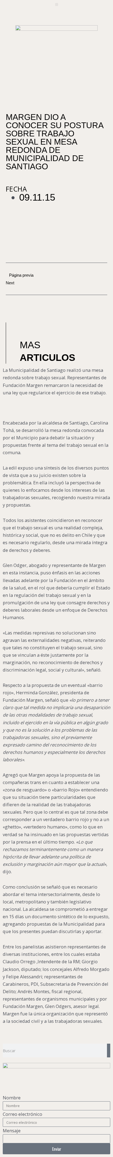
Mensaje (12, 1130)
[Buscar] (108, 1050)
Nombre (12, 1097)
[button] (56, 4)
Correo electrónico (22, 1114)
